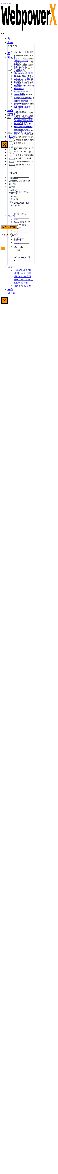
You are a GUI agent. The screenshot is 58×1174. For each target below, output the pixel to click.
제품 (10, 42)
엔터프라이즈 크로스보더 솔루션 (23, 281)
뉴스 (10, 289)
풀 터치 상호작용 (18, 103)
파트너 (11, 293)
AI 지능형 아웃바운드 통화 (21, 91)
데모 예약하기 (9, 227)
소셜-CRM (17, 76)
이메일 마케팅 (17, 106)
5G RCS (16, 97)
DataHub (16, 82)
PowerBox (17, 100)
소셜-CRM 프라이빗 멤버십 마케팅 (23, 272)
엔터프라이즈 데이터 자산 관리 (23, 74)
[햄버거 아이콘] (2, 33)
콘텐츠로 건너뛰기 (6, 3)
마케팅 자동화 (17, 73)
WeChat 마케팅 (22, 106)
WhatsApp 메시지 (19, 88)
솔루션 (11, 266)
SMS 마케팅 (17, 109)
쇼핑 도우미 (17, 79)
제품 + (11, 57)
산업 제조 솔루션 (18, 124)
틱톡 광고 (16, 94)
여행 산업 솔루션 (22, 285)
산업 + (11, 114)
